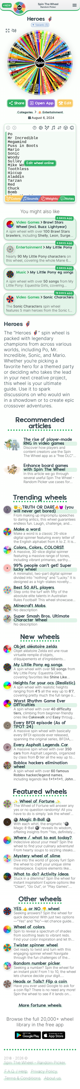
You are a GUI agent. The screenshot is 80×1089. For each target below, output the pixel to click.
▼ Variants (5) (40, 24)
